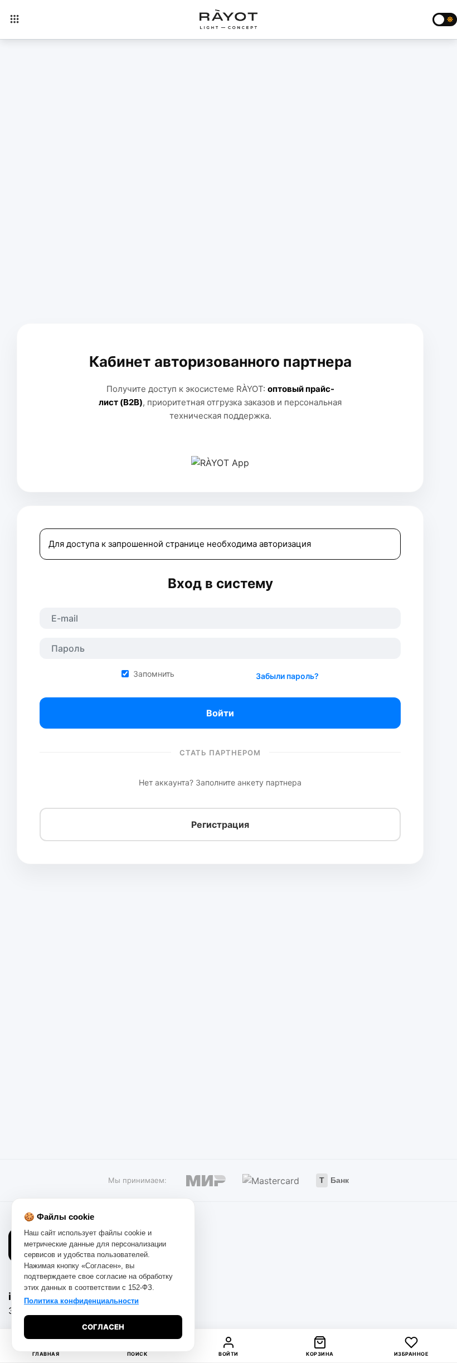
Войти (220, 713)
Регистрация (220, 824)
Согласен (103, 1326)
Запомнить (153, 673)
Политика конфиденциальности (81, 1301)
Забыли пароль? (287, 676)
